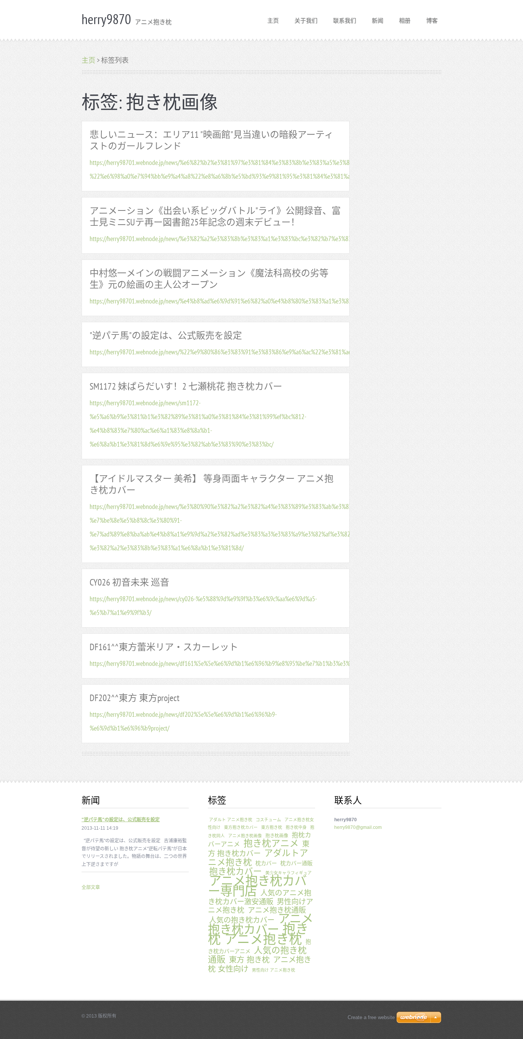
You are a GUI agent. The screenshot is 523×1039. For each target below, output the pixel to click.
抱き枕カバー (235, 871)
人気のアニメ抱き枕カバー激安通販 (259, 897)
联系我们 (344, 18)
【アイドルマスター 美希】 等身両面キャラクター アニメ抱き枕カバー (211, 484)
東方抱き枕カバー (241, 827)
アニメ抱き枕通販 (277, 910)
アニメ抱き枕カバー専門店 (257, 886)
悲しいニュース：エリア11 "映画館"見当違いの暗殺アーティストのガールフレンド (211, 140)
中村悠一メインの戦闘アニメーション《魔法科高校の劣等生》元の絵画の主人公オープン (209, 278)
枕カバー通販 (296, 863)
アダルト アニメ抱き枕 (230, 819)
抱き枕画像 (276, 835)
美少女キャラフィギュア (288, 873)
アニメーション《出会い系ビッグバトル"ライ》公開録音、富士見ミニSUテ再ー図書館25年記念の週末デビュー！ (215, 216)
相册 (404, 18)
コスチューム (268, 819)
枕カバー (266, 863)
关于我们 (305, 18)
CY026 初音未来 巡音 (129, 582)
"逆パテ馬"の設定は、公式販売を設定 (166, 335)
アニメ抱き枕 (263, 939)
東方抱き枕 (271, 827)
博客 (432, 18)
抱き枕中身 (296, 827)
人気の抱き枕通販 (257, 954)
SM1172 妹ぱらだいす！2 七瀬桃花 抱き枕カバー (186, 386)
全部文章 (91, 887)
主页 (273, 18)
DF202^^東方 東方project (135, 698)
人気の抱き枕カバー (242, 920)
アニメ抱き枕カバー (260, 924)
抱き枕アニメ (271, 843)
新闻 (377, 18)
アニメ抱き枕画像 (245, 835)
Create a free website (371, 1017)
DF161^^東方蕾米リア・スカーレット (164, 647)
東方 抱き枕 (249, 960)
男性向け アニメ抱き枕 (273, 970)
